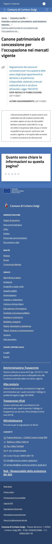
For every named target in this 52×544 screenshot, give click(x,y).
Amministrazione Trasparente (21, 368)
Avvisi (6, 260)
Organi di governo (11, 220)
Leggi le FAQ (8, 503)
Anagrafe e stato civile (13, 286)
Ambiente (7, 282)
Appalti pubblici (10, 291)
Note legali (8, 486)
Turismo (7, 335)
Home (4, 18)
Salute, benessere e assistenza (17, 326)
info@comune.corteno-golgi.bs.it (21, 460)
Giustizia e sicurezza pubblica (16, 313)
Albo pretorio (11, 384)
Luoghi (6, 352)
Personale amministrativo (15, 238)
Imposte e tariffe (18, 18)
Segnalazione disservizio (13, 509)
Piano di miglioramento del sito (15, 520)
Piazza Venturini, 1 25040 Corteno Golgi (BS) (27, 437)
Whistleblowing (12, 420)
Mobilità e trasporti (12, 321)
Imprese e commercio (13, 317)
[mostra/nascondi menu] (4, 9)
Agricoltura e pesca (12, 277)
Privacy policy (9, 492)
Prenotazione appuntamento (15, 514)
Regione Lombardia (11, 3)
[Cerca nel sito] (46, 9)
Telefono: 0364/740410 (17, 441)
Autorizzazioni (9, 295)
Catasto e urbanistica (12, 299)
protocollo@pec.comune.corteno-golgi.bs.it (26, 465)
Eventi (6, 357)
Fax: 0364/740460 (15, 446)
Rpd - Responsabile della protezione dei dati (24, 472)
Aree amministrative (12, 224)
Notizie (6, 255)
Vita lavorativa (9, 339)
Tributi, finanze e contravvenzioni (18, 330)
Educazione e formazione (15, 308)
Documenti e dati (11, 242)
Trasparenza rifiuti (14, 401)
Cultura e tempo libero (13, 304)
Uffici (5, 229)
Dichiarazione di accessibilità (14, 497)
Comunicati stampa (12, 264)
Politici (6, 233)
